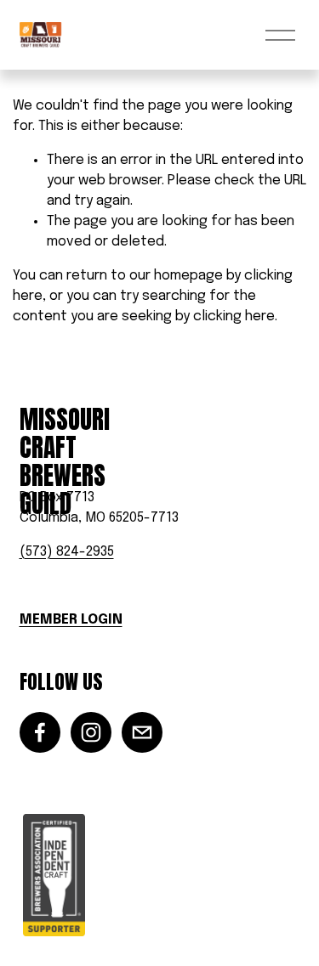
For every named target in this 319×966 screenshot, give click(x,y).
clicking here (234, 316)
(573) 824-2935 (67, 552)
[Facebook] (40, 732)
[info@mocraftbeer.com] (142, 732)
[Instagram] (91, 732)
